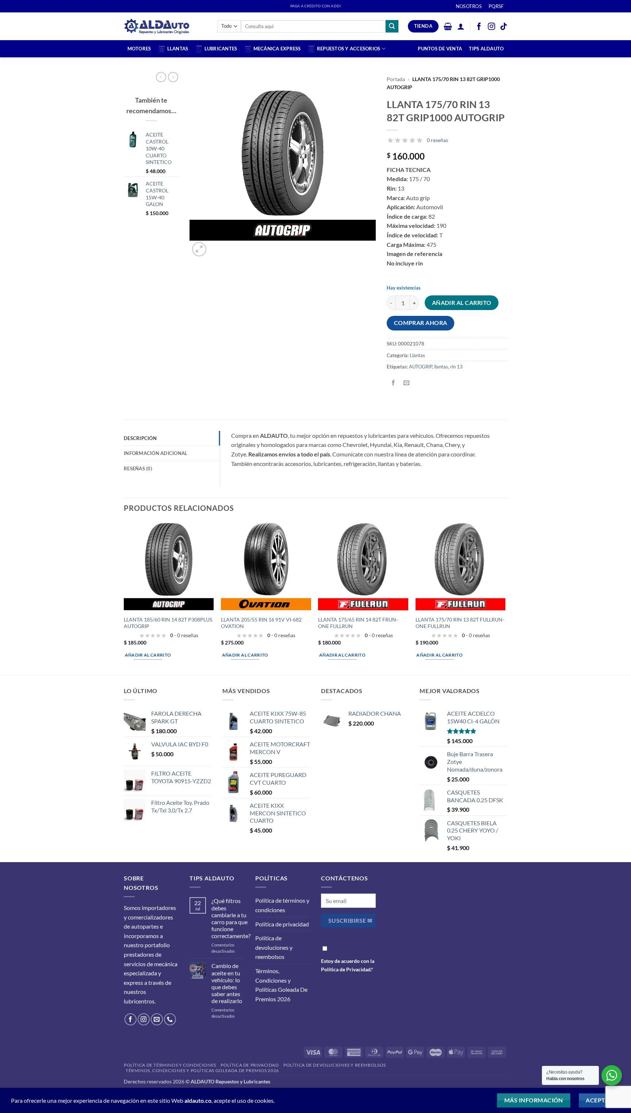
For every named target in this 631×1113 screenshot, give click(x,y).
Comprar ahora (420, 323)
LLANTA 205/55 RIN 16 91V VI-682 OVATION (261, 623)
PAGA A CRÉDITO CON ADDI (315, 6)
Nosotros (469, 6)
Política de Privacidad (346, 969)
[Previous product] (173, 77)
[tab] (172, 468)
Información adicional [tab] (155, 453)
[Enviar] (392, 26)
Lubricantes (220, 48)
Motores (139, 48)
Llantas (177, 48)
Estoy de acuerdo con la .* (347, 965)
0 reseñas (437, 140)
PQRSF (496, 6)
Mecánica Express (277, 48)
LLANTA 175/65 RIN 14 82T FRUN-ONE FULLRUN (358, 623)
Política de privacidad (282, 924)
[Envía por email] (407, 383)
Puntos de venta (440, 48)
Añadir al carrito (462, 302)
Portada (396, 79)
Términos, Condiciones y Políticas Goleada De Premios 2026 (281, 984)
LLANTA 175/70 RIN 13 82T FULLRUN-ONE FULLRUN (460, 623)
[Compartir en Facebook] (393, 383)
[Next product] (161, 77)
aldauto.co (197, 1100)
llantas (441, 367)
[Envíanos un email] (157, 1019)
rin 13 (456, 367)
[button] (448, 26)
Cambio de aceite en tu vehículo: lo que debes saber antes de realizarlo (226, 983)
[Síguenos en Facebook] (131, 1019)
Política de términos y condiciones (282, 905)
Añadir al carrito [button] (148, 655)
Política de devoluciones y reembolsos (273, 947)
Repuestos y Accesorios (348, 48)
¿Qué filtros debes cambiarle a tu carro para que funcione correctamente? (231, 918)
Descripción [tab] (140, 438)
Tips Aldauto (486, 48)
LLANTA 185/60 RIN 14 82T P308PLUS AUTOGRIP (168, 623)
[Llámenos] (170, 1019)
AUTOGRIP (420, 367)
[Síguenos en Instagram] (144, 1019)
